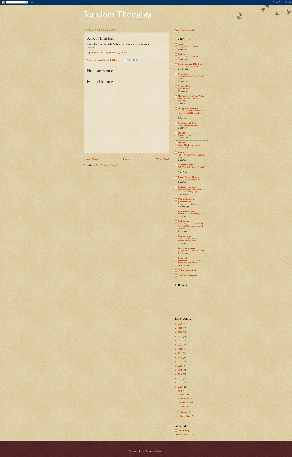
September (185, 416)
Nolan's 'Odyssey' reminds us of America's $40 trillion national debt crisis (192, 113)
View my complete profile (186, 434)
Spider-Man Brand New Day (189, 145)
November (185, 399)
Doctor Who (183, 258)
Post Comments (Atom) (106, 165)
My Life (181, 133)
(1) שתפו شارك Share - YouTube (191, 251)
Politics (181, 54)
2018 (180, 357)
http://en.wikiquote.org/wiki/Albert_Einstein (107, 52)
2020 (180, 349)
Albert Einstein (186, 402)
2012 (180, 382)
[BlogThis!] (128, 60)
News (180, 44)
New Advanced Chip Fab (188, 204)
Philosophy (183, 221)
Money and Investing (188, 108)
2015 (180, 370)
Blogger (159, 451)
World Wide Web (186, 211)
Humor (181, 152)
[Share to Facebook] (133, 60)
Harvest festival (187, 406)
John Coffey (183, 431)
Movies (181, 143)
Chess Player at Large (188, 177)
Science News (184, 86)
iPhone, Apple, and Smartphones (187, 200)
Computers (183, 74)
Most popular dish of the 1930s (190, 125)
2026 (180, 324)
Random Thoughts (117, 14)
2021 (180, 345)
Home (126, 159)
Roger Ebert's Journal (184, 30)
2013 (180, 378)
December (185, 394)
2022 (180, 341)
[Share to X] (130, 60)
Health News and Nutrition (190, 64)
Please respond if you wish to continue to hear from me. (190, 261)
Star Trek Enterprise (187, 275)
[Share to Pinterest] (136, 60)
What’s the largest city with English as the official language (192, 190)
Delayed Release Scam (188, 47)
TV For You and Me (187, 270)
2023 (180, 336)
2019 (180, 353)
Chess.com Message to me (189, 179)
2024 (180, 332)
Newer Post (91, 159)
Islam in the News (186, 248)
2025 (180, 328)
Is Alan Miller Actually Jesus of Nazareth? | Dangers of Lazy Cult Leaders (191, 226)
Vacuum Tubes (184, 89)
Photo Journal (184, 236)
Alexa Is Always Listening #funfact (192, 214)
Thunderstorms (184, 135)
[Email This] (125, 60)
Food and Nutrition (187, 123)
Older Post (162, 159)
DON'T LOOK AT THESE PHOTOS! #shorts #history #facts (192, 239)
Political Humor (185, 165)
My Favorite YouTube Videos (191, 96)
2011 (180, 387)
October (184, 412)
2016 (180, 366)
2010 (180, 391)
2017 (180, 362)
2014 (180, 374)
